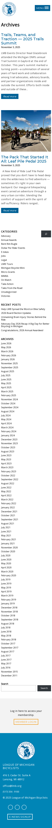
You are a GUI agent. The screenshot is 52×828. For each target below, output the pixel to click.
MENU (40, 8)
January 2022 (8, 507)
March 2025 (7, 391)
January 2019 (8, 603)
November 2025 (9, 363)
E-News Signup (20, 816)
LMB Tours (7, 264)
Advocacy (6, 235)
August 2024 (7, 411)
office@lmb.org (12, 786)
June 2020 (6, 559)
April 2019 (6, 591)
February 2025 (8, 395)
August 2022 (7, 483)
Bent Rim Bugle (9, 243)
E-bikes (5, 252)
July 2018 (5, 627)
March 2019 (7, 595)
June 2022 (6, 487)
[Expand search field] (46, 233)
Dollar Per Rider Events (13, 247)
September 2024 (9, 407)
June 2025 (6, 379)
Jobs (3, 255)
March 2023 (7, 467)
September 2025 (9, 367)
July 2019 (5, 579)
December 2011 (9, 675)
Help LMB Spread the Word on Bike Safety (23, 309)
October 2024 (8, 403)
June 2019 (6, 583)
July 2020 (5, 555)
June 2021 (6, 531)
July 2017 (5, 655)
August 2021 (7, 523)
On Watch (6, 279)
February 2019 (8, 599)
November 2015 (9, 671)
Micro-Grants (8, 271)
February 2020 (8, 575)
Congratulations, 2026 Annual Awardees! (22, 330)
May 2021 (6, 535)
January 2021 (8, 543)
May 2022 (6, 491)
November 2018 (9, 611)
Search (4, 683)
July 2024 (5, 415)
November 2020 (9, 547)
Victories (5, 295)
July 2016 (5, 667)
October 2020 (8, 551)
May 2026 (6, 347)
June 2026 (6, 343)
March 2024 (7, 427)
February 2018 (8, 639)
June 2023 (6, 455)
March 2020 (7, 571)
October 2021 (8, 515)
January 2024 (8, 435)
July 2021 (5, 527)
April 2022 (6, 495)
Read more (9, 96)
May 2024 (6, 419)
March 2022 (7, 499)
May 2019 (6, 587)
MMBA (4, 276)
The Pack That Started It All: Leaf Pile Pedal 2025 (24, 159)
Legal (4, 259)
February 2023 (8, 471)
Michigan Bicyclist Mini (13, 267)
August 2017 (7, 651)
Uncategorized (8, 291)
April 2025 (6, 387)
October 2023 (8, 447)
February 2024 (8, 431)
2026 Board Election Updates (16, 313)
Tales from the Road (11, 288)
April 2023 (6, 463)
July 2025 (5, 375)
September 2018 (9, 619)
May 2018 (6, 635)
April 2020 (6, 567)
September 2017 (9, 647)
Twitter (24, 807)
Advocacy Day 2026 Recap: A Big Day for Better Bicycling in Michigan (25, 325)
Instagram (17, 807)
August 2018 (7, 623)
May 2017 (6, 663)
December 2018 (9, 607)
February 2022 (8, 503)
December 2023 (9, 439)
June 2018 (6, 631)
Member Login (26, 722)
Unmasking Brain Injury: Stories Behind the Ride (23, 318)
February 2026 (8, 355)
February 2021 (8, 539)
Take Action (7, 283)
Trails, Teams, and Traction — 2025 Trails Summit (22, 39)
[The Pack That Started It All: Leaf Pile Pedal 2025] (26, 150)
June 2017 (6, 659)
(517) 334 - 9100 (11, 791)
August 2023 (7, 451)
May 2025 (6, 383)
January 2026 (8, 359)
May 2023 (6, 459)
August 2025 (7, 371)
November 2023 (9, 443)
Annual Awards (9, 240)
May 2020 (6, 563)
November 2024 (9, 399)
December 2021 (9, 511)
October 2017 (8, 643)
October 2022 (8, 475)
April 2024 (6, 423)
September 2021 (9, 519)
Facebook (10, 807)
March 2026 (7, 351)
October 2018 (8, 615)
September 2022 (9, 479)
